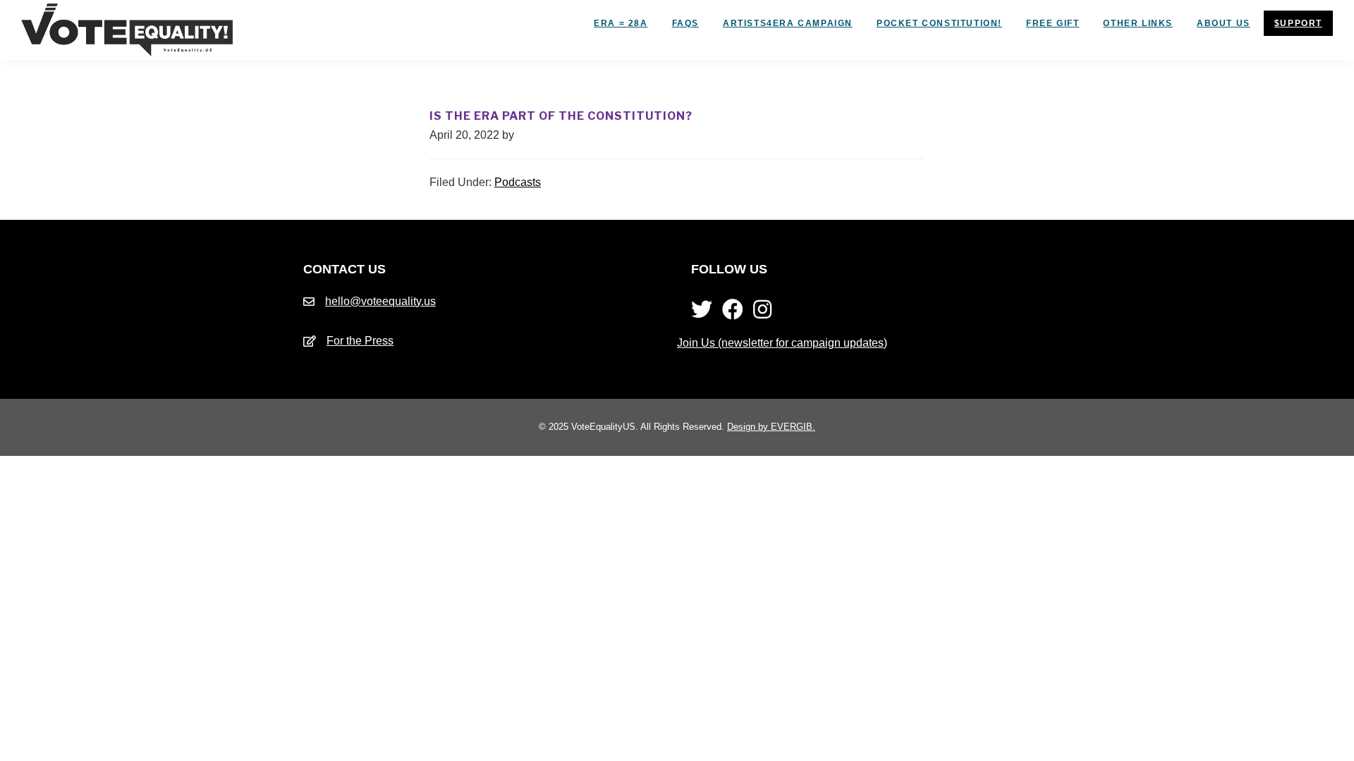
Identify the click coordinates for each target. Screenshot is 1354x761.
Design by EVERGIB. (771, 426)
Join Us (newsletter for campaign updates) (782, 343)
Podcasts (517, 182)
